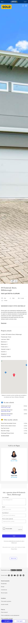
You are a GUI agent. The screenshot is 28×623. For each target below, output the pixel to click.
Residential (4, 583)
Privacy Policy (14, 548)
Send (14, 536)
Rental (2, 586)
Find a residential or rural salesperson (10, 615)
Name (3, 506)
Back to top (13, 558)
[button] (14, 375)
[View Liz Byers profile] (14, 454)
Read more (3, 323)
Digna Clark (14, 475)
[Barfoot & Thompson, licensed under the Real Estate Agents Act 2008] (14, 1)
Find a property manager (7, 618)
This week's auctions (6, 601)
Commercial (4, 589)
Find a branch (4, 612)
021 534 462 (14, 477)
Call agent (7, 621)
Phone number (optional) (7, 518)
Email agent (20, 621)
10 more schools (5, 435)
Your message (5, 497)
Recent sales (4, 592)
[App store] (13, 570)
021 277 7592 (14, 460)
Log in (25, 1)
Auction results (4, 604)
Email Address (5, 512)
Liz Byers (14, 459)
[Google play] (19, 570)
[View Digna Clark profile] (14, 470)
